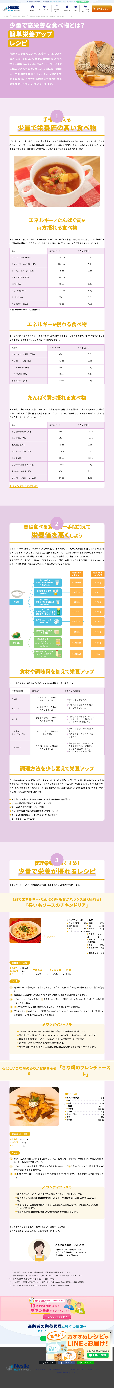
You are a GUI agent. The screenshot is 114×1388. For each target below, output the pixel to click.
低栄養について (57, 10)
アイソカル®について (44, 10)
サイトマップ (39, 1369)
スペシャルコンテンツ (85, 10)
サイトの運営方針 (76, 1369)
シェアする (68, 1362)
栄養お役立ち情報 (19, 16)
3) (60, 251)
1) (30, 145)
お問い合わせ (93, 1369)
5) (95, 780)
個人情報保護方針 (56, 1369)
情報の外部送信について (67, 1373)
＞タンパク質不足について (24, 486)
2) (94, 145)
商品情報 (67, 10)
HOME (32, 10)
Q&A (75, 10)
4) (25, 552)
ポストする (49, 1362)
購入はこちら (103, 8)
